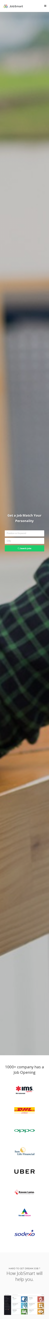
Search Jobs (25, 548)
